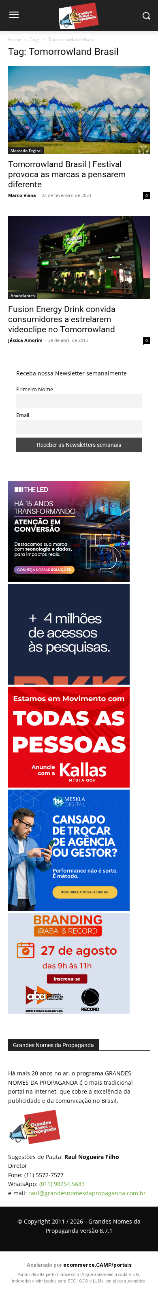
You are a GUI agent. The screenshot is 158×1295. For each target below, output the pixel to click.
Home (15, 39)
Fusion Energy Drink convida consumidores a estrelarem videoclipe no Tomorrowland (61, 319)
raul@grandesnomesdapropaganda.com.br (87, 1193)
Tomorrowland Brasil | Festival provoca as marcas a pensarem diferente (67, 174)
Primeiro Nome (34, 389)
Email (22, 415)
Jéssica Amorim (25, 340)
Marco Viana (22, 195)
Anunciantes (23, 295)
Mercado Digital (26, 150)
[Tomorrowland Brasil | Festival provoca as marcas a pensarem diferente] (79, 110)
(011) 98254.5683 (62, 1184)
